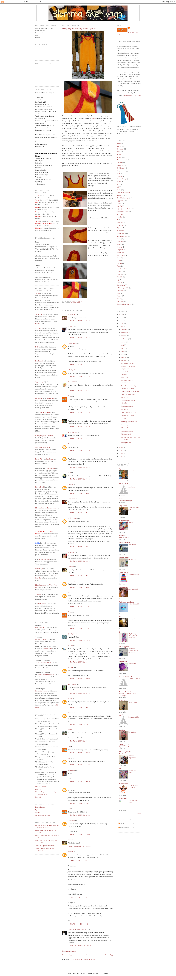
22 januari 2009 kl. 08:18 (79, 561)
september (124, 339)
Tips (78, 303)
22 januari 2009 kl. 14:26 (79, 640)
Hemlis (119, 182)
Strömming (71, 581)
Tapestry (130, 522)
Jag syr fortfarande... (132, 487)
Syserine (70, 484)
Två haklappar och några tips (130, 391)
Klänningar (120, 195)
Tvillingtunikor (126, 442)
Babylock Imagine (41, 639)
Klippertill (122, 535)
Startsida (88, 955)
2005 (121, 456)
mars (123, 354)
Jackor (119, 184)
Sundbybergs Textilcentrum (44, 435)
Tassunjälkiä (123, 572)
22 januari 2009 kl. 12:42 (79, 628)
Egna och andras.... (127, 431)
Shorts (119, 239)
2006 (121, 453)
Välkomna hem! (126, 434)
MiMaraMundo (124, 542)
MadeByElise (72, 343)
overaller (119, 217)
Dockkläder (120, 165)
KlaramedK (71, 820)
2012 (121, 317)
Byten (119, 154)
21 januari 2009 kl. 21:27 (79, 390)
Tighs (118, 258)
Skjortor (119, 244)
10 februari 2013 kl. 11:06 (80, 946)
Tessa (69, 840)
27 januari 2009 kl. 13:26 (79, 765)
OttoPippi (71, 667)
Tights (119, 260)
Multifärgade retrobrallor (129, 421)
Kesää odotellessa (133, 574)
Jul (118, 187)
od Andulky (71, 552)
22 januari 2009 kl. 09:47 (79, 587)
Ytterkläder (120, 301)
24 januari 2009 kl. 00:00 (79, 741)
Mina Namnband (40, 585)
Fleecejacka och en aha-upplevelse (128, 367)
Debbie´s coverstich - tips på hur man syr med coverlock (47, 826)
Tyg (118, 280)
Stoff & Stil (39, 328)
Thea (69, 396)
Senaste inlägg (67, 955)
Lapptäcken (120, 201)
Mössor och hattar (122, 211)
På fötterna (120, 230)
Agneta (70, 456)
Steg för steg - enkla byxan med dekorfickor (133, 635)
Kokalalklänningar (123, 198)
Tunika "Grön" (125, 397)
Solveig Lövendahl (74, 370)
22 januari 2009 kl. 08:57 (79, 575)
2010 (121, 323)
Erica (69, 472)
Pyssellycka (71, 634)
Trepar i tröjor (125, 425)
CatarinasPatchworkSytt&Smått (78, 929)
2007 (121, 450)
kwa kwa (122, 730)
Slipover (119, 247)
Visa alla (139, 813)
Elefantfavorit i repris (127, 415)
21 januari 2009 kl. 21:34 (79, 412)
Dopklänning (121, 168)
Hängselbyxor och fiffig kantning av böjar (128, 387)
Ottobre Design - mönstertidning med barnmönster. (45, 793)
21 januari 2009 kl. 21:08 (79, 321)
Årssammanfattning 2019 (126, 501)
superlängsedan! (133, 589)
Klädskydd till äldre (123, 192)
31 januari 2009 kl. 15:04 (79, 834)
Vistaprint (41, 604)
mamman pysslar (73, 787)
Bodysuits (120, 149)
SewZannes (50, 459)
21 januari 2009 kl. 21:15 (79, 364)
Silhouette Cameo (41, 691)
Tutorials (119, 277)
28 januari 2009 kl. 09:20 (79, 781)
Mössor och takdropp (127, 428)
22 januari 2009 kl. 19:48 (79, 662)
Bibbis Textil (39, 487)
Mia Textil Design (125, 484)
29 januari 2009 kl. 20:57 (79, 803)
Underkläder (121, 285)
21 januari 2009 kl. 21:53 (79, 438)
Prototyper (120, 225)
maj (122, 348)
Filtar (118, 173)
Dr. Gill (70, 698)
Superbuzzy (50, 398)
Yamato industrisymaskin (45, 674)
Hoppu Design (124, 520)
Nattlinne (120, 214)
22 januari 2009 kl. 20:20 (79, 679)
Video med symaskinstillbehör (45, 845)
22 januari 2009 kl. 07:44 (79, 547)
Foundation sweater (134, 471)
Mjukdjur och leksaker (124, 209)
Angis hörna (123, 505)
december (124, 329)
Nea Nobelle (39, 361)
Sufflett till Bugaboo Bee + (132, 757)
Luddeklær (71, 770)
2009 (121, 327)
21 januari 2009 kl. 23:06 (79, 467)
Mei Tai (119, 206)
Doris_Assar (71, 382)
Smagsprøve (132, 559)
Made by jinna (124, 646)
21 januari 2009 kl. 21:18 (79, 376)
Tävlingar (120, 282)
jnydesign (122, 632)
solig (120, 498)
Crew (69, 444)
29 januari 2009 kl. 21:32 (79, 815)
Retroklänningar (122, 236)
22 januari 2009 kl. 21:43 (79, 693)
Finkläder (120, 176)
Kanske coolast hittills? (128, 412)
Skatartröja (124, 377)
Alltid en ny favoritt (134, 678)
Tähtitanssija (132, 663)
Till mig (119, 263)
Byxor (73, 303)
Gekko (37, 323)
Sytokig (37, 812)
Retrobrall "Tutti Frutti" (128, 394)
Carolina (70, 326)
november (124, 332)
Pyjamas (119, 228)
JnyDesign (38, 314)
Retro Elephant (72, 432)
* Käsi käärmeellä (133, 604)
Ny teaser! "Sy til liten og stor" (133, 786)
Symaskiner (120, 252)
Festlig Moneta (132, 702)
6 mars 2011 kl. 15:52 (77, 897)
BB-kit (119, 143)
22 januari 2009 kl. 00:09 (79, 479)
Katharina (71, 566)
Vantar (119, 293)
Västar (119, 299)
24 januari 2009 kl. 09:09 (79, 753)
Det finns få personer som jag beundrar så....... (133, 650)
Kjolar (119, 190)
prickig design (72, 518)
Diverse (119, 162)
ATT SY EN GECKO (126, 676)
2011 (121, 320)
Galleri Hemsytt (122, 179)
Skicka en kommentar (69, 951)
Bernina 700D (47, 648)
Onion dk (38, 789)
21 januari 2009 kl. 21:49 (79, 427)
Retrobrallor (121, 233)
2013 (121, 314)
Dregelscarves (121, 171)
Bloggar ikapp (132, 732)
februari (124, 357)
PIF (118, 220)
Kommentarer (124, 827)
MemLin (70, 713)
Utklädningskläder (123, 288)
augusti (123, 342)
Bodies (119, 146)
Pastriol (70, 729)
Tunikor (119, 274)
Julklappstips (132, 619)
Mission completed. (127, 406)
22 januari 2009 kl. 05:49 (79, 493)
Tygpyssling (39, 382)
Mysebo (70, 645)
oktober (124, 336)
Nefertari (70, 851)
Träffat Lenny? (125, 409)
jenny (69, 418)
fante (69, 758)
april (123, 351)
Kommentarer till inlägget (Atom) (84, 959)
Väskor (119, 296)
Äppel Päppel (72, 314)
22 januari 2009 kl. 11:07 (79, 606)
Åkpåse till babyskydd (124, 304)
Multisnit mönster (41, 786)
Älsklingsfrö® (124, 745)
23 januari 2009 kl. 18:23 (79, 724)
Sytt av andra (121, 255)
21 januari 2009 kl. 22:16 (79, 450)
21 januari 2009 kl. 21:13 (79, 338)
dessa (93, 118)
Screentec (38, 594)
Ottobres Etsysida (44, 559)
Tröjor (119, 271)
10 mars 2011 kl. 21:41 (78, 924)
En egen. (123, 418)
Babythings (39, 568)
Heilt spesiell (123, 783)
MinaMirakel (123, 587)
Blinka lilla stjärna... (127, 363)
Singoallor (120, 241)
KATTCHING (72, 684)
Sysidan (37, 810)
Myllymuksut (39, 508)
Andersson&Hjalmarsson (43, 447)
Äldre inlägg (109, 955)
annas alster (123, 700)
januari (123, 360)
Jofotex (37, 293)
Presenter (120, 222)
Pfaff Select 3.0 (40, 627)
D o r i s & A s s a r (125, 691)
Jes (69, 593)
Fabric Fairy (39, 459)
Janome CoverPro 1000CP (43, 663)
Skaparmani (71, 499)
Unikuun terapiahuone (126, 602)
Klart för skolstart (124, 537)
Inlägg (122, 823)
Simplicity (38, 797)
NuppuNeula (123, 661)
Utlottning (120, 290)
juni (122, 345)
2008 (121, 447)
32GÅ (121, 715)
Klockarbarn (123, 617)
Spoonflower (51, 468)
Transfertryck (121, 269)
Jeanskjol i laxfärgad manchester (127, 381)
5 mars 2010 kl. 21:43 (77, 860)
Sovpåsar (120, 249)
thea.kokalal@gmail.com (132, 95)
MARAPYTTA (124, 557)
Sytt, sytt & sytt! (124, 747)
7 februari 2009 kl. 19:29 (79, 846)
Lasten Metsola (52, 508)
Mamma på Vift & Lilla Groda (127, 753)
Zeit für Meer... (132, 544)
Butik (118, 151)
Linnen (119, 203)
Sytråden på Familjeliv (42, 815)
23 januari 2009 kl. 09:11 (79, 707)
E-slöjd (37, 347)
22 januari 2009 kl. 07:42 (79, 512)
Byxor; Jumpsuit (122, 160)
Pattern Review (40, 807)
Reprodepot (39, 398)
